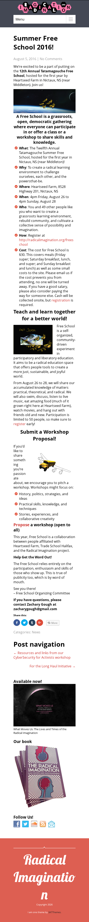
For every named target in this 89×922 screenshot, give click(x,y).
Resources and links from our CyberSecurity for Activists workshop (42, 655)
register (19, 424)
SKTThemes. (54, 912)
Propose (21, 524)
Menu (20, 19)
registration (61, 300)
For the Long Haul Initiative (53, 666)
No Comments (51, 59)
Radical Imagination (44, 877)
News (36, 632)
